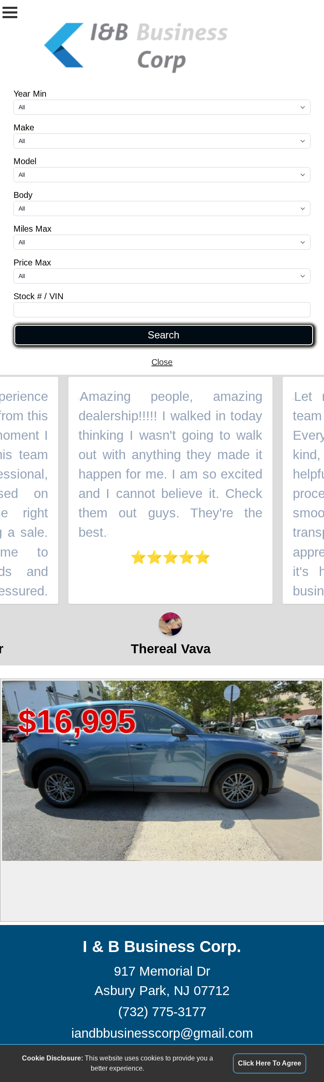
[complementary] (298, 1056)
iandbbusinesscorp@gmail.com (162, 1033)
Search (163, 335)
